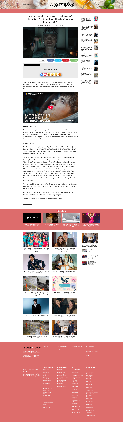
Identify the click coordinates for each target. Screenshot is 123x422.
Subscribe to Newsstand (77, 346)
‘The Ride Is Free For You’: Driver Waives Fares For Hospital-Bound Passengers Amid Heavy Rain (87, 48)
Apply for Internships (61, 349)
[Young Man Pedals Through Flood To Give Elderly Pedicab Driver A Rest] (96, 75)
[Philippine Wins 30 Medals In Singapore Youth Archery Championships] (84, 263)
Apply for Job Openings (62, 346)
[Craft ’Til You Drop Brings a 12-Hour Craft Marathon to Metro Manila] (96, 56)
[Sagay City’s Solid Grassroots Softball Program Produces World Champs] (84, 250)
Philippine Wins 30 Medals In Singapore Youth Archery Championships (92, 263)
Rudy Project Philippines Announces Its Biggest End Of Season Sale (32, 225)
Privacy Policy (89, 349)
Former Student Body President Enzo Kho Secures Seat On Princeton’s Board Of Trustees (86, 83)
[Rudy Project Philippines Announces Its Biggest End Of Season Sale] (32, 218)
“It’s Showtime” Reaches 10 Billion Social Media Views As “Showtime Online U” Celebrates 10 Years (86, 19)
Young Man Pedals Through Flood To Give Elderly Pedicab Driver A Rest (87, 75)
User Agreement (90, 346)
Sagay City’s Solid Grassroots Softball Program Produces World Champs (93, 251)
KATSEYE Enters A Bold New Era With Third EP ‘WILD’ (86, 40)
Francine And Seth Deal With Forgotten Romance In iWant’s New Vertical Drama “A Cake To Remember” (87, 27)
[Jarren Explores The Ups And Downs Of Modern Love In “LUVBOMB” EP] (96, 35)
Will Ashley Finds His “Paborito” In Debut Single (86, 61)
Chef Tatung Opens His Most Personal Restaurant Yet (51, 225)
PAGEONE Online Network (45, 25)
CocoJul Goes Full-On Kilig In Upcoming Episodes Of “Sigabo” (87, 68)
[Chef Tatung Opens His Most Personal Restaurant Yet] (52, 218)
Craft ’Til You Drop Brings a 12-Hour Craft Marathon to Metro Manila (87, 55)
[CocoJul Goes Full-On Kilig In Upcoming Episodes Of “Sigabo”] (96, 69)
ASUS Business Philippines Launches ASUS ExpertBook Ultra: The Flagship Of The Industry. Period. (71, 225)
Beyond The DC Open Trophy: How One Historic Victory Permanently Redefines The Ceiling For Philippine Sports (93, 256)
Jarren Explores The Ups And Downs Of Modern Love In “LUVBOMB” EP (87, 34)
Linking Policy (89, 355)
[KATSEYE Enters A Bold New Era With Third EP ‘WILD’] (96, 41)
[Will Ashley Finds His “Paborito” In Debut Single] (96, 62)
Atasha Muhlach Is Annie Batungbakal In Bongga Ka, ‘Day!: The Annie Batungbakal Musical (91, 225)
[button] (98, 4)
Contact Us (45, 346)
